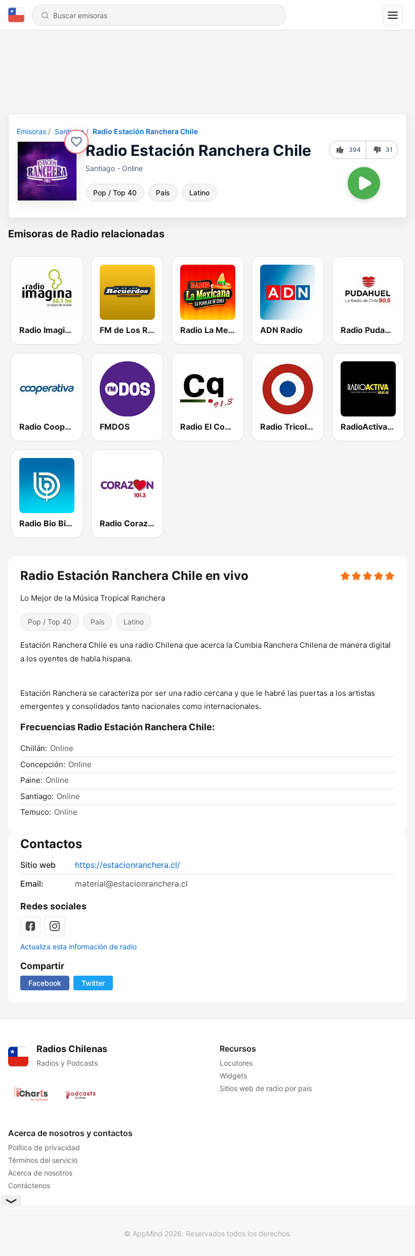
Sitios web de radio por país (266, 1088)
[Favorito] (76, 142)
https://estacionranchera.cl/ (127, 865)
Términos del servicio (42, 1160)
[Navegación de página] (393, 15)
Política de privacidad (44, 1147)
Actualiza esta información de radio (78, 946)
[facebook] (30, 926)
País (163, 192)
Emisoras (31, 131)
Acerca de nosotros (40, 1172)
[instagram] (55, 926)
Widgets (233, 1075)
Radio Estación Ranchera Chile (145, 131)
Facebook (44, 983)
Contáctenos (29, 1185)
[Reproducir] (364, 183)
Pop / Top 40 (115, 192)
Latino (199, 192)
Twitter (93, 983)
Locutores (236, 1063)
